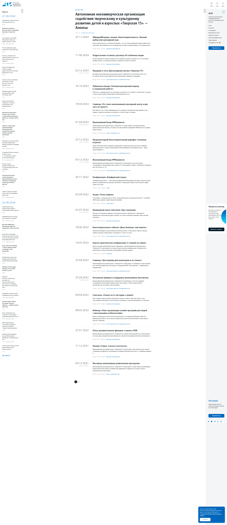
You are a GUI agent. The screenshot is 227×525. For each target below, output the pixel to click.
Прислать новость (213, 35)
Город (108, 188)
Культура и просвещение (113, 48)
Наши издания (212, 40)
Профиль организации (87, 33)
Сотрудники (212, 30)
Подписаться (216, 48)
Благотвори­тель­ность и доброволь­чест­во (118, 79)
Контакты (211, 28)
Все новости (6, 355)
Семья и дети (110, 203)
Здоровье (109, 253)
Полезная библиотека (215, 37)
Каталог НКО (79, 10)
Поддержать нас (213, 42)
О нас (210, 25)
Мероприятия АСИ (213, 33)
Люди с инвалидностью (113, 133)
